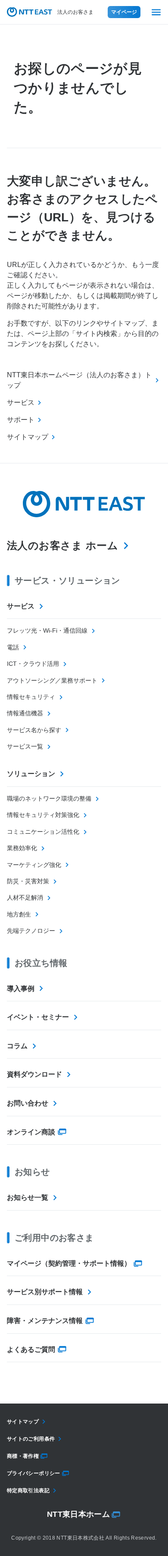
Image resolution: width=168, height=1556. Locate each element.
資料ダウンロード (34, 1074)
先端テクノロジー (31, 930)
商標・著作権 (23, 1456)
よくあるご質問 (31, 1349)
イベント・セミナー (38, 1017)
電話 (13, 647)
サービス (20, 606)
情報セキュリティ (31, 696)
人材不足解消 (25, 897)
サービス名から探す (34, 730)
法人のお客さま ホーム (62, 545)
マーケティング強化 (34, 864)
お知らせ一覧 (27, 1197)
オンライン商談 (31, 1132)
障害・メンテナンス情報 (45, 1320)
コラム (17, 1046)
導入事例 (20, 988)
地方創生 (19, 914)
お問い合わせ (27, 1103)
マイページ (124, 12)
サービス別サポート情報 (45, 1291)
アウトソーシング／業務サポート (52, 680)
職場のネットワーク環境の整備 (49, 798)
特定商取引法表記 (28, 1491)
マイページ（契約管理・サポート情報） (69, 1263)
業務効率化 (22, 848)
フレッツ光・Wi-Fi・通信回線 (47, 630)
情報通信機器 (25, 713)
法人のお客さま (75, 12)
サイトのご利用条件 (31, 1439)
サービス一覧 (25, 746)
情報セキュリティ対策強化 (43, 814)
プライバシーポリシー (33, 1473)
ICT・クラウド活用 (33, 663)
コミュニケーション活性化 (43, 831)
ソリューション (31, 773)
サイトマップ (23, 1422)
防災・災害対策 (28, 881)
